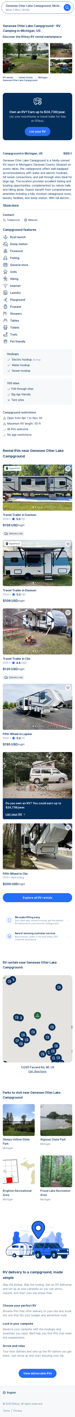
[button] (32, 1031)
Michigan (42, 77)
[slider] (16, 519)
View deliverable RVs (37, 1373)
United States (26, 77)
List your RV (37, 131)
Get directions (37, 1071)
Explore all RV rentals (37, 897)
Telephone (13, 219)
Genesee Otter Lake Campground (20, 80)
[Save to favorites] (68, 469)
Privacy (18, 1410)
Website (33, 219)
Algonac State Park (53, 1139)
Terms (6, 1410)
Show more (11, 205)
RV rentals (8, 77)
